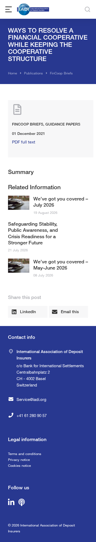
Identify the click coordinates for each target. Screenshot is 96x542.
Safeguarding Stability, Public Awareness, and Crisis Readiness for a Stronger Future (33, 233)
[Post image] (18, 203)
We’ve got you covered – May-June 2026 (60, 265)
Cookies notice (19, 465)
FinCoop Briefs (27, 124)
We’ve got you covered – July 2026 (60, 202)
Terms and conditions (24, 454)
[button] (27, 312)
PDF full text (23, 141)
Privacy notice (19, 459)
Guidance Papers (62, 124)
